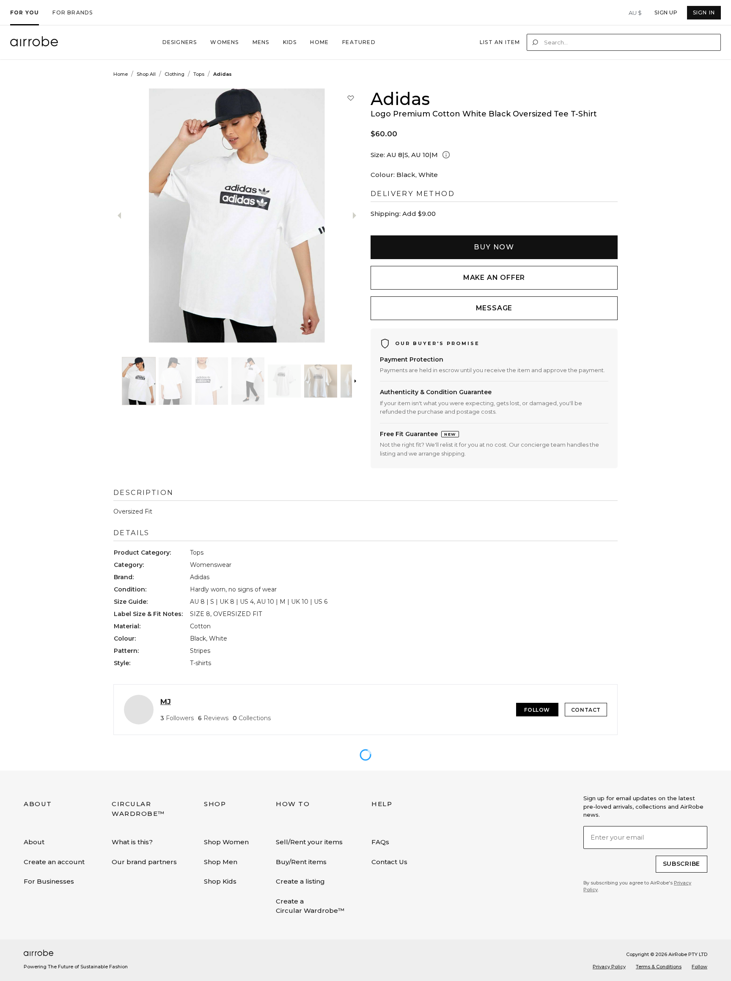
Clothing (174, 74)
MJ (165, 701)
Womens (224, 42)
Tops (198, 74)
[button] (139, 381)
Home (319, 42)
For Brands (72, 12)
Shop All (146, 74)
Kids (290, 42)
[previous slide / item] (144, 215)
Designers (179, 42)
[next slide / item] (267, 215)
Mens (261, 42)
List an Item (500, 42)
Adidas (222, 74)
